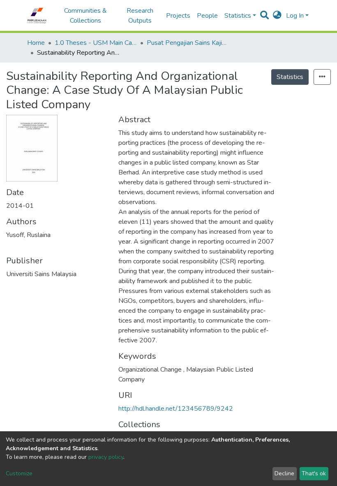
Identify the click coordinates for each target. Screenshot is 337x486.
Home (36, 42)
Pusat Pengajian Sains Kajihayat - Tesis (188, 42)
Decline (284, 473)
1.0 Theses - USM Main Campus (96, 42)
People (207, 15)
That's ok (314, 473)
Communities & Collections (85, 15)
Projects (178, 15)
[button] (277, 16)
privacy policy (105, 457)
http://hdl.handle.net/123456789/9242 (175, 408)
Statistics (290, 76)
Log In (295, 15)
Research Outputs (140, 15)
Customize (19, 473)
